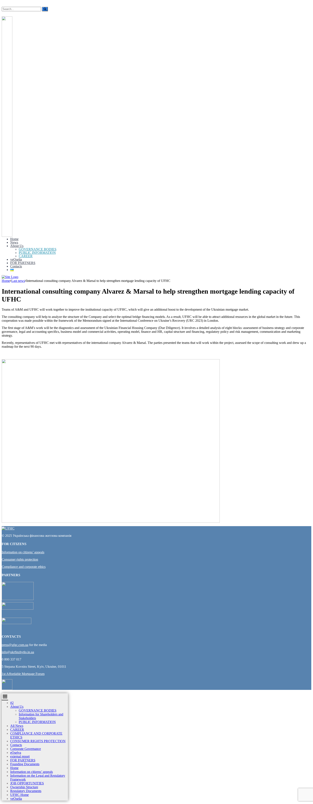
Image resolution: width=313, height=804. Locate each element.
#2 (12, 703)
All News (16, 726)
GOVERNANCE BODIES (37, 249)
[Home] (10, 277)
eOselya (15, 752)
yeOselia (16, 259)
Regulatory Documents (25, 791)
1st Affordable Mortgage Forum (23, 674)
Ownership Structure (24, 787)
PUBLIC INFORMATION (37, 252)
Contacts (16, 266)
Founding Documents (24, 764)
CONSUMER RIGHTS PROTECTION (38, 741)
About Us (16, 246)
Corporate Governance (25, 749)
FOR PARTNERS (22, 263)
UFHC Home (19, 795)
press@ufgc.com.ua (15, 645)
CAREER (26, 256)
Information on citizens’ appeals (23, 552)
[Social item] (3, 13)
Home (14, 239)
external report (20, 756)
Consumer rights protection (20, 559)
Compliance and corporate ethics (24, 567)
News (14, 242)
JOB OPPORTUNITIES (27, 783)
